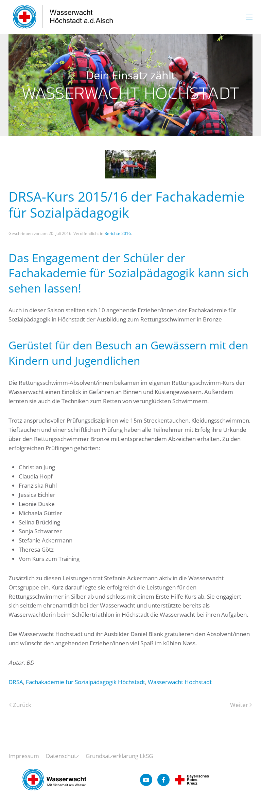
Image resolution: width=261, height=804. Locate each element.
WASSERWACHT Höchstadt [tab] (119, 126)
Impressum (23, 756)
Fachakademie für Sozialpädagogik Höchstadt (85, 682)
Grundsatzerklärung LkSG (119, 756)
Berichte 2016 (117, 233)
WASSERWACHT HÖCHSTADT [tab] (126, 126)
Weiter (239, 705)
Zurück (22, 705)
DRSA (15, 682)
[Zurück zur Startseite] (63, 17)
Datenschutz (62, 756)
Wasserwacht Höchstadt (180, 682)
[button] (249, 17)
